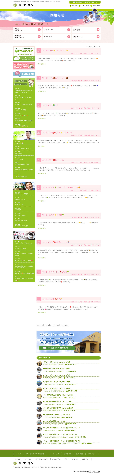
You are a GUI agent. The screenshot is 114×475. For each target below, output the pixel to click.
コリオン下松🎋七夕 (50, 105)
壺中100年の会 (18, 153)
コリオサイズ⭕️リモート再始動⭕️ (24, 260)
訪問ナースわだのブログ (71, 459)
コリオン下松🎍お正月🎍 (21, 126)
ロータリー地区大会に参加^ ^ (22, 148)
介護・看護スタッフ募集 (42, 459)
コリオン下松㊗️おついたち (53, 160)
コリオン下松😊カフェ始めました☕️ (24, 273)
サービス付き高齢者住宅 (83, 53)
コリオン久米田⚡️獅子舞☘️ (53, 215)
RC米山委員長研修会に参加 (22, 164)
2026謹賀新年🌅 (19, 143)
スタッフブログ (95, 53)
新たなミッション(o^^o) (21, 220)
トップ (18, 454)
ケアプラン (92, 454)
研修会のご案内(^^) (20, 199)
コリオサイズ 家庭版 (20, 110)
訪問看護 (79, 454)
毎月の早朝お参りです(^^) (21, 226)
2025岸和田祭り (19, 159)
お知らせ (73, 53)
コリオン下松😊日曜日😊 (21, 115)
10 (58, 325)
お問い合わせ (86, 459)
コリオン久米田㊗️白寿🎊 (52, 299)
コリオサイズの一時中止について (23, 104)
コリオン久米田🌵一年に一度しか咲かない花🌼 (61, 187)
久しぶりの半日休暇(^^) (21, 215)
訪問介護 (67, 454)
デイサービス (54, 454)
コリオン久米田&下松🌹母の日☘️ (55, 272)
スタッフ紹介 (27, 459)
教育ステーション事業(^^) (21, 194)
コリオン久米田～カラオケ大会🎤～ (24, 120)
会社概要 (17, 459)
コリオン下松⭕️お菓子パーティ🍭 (56, 242)
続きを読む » (42, 64)
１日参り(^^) (18, 210)
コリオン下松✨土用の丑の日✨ (55, 50)
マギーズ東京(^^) (19, 204)
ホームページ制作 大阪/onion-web (93, 472)
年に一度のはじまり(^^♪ (21, 176)
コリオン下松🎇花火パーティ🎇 (55, 78)
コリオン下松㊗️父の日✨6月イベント (57, 133)
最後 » (66, 325)
